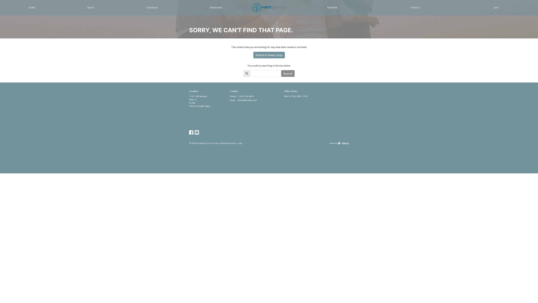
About (90, 7)
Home (32, 7)
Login (240, 143)
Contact (415, 7)
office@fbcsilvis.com (247, 100)
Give (496, 7)
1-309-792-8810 (245, 96)
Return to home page (269, 55)
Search (287, 73)
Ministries (216, 7)
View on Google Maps (199, 106)
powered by (338, 145)
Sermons (332, 7)
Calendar (152, 7)
